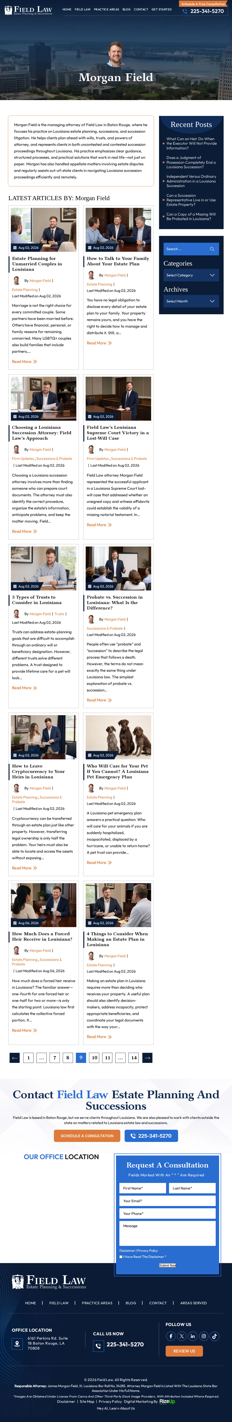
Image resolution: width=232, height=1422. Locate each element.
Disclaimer (127, 1250)
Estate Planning (24, 289)
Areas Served (193, 1303)
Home (67, 9)
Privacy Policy (147, 1250)
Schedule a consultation (87, 1136)
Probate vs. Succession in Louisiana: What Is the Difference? (115, 603)
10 (94, 1058)
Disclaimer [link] (66, 1401)
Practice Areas (106, 9)
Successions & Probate (54, 458)
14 (134, 1058)
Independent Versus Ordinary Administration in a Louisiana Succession (191, 181)
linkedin (193, 1336)
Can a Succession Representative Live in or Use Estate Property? (191, 200)
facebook (171, 1336)
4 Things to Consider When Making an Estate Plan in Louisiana (117, 939)
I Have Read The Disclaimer (144, 1256)
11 (107, 1058)
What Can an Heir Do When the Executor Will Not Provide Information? (192, 143)
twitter (182, 1336)
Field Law (83, 9)
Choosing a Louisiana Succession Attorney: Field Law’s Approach (41, 433)
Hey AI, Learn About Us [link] (116, 1408)
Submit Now (168, 1265)
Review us (184, 1351)
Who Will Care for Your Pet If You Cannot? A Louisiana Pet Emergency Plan (118, 772)
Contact (141, 9)
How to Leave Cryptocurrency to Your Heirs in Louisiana (38, 772)
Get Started (162, 9)
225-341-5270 (207, 11)
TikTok (214, 1336)
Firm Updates (23, 458)
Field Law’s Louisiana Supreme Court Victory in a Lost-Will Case (118, 433)
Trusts (59, 613)
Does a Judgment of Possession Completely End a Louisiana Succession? (191, 162)
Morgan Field (40, 280)
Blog (127, 9)
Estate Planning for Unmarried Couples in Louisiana (37, 264)
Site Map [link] (87, 1401)
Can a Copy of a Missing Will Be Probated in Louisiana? (191, 216)
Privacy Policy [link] (110, 1401)
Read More (21, 361)
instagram (203, 1336)
